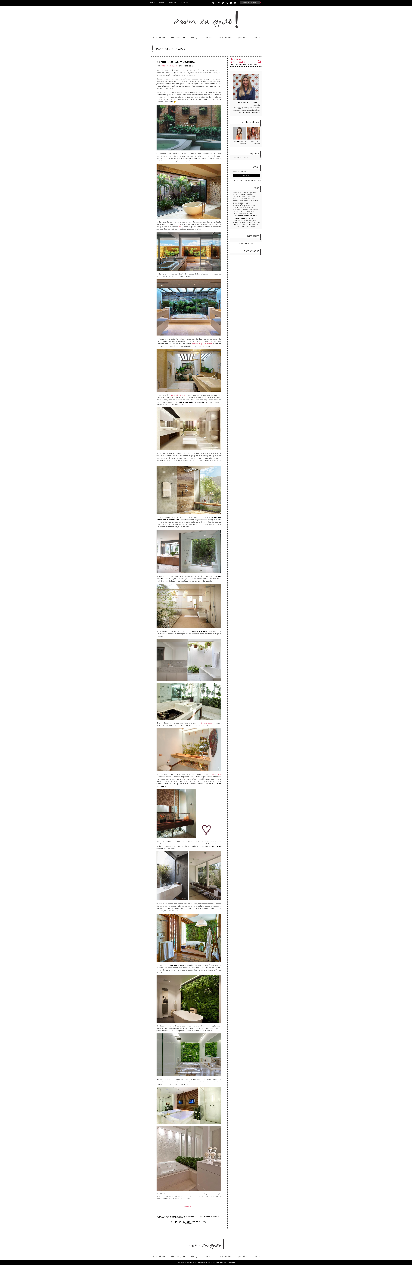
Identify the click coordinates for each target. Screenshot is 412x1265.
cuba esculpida (215, 774)
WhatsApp (235, 3)
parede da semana (247, 218)
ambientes (225, 37)
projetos (243, 37)
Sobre (161, 3)
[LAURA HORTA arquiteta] (253, 133)
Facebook (216, 3)
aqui (180, 227)
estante (251, 207)
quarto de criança (249, 224)
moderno (237, 214)
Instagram (213, 3)
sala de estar (238, 226)
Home (152, 3)
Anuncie (184, 3)
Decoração (245, 203)
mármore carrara (206, 723)
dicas (257, 37)
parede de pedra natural (202, 344)
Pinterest (219, 3)
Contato (172, 3)
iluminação (238, 209)
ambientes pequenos (241, 192)
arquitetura (158, 37)
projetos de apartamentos (244, 220)
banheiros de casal (195, 1216)
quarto (236, 222)
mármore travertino (177, 395)
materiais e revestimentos (244, 211)
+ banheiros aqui (188, 1207)
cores (243, 199)
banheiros (165, 1216)
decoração (178, 37)
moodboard (246, 214)
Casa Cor (245, 196)
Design (236, 207)
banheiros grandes (211, 1216)
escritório (243, 207)
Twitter (223, 3)
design (195, 37)
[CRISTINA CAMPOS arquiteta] (239, 133)
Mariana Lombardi (251, 209)
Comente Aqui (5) (199, 1222)
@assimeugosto (248, 243)
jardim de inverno (164, 1218)
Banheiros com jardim (176, 62)
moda (209, 37)
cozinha (247, 201)
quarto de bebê (246, 222)
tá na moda (250, 226)
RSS (227, 3)
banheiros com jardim (179, 1216)
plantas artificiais (178, 1218)
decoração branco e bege (244, 205)
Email (184, 1222)
